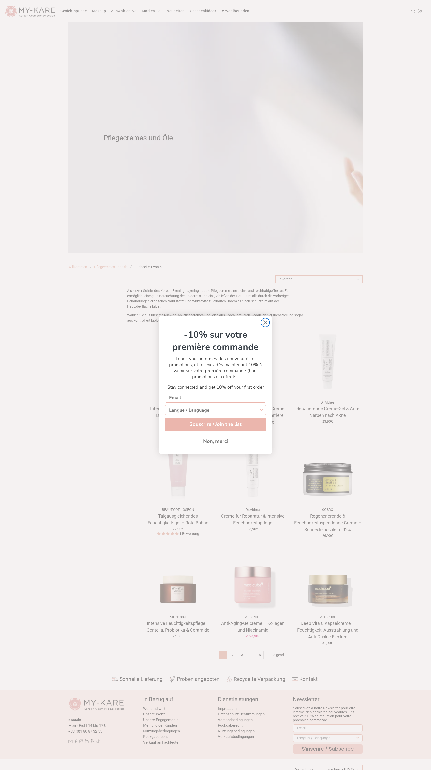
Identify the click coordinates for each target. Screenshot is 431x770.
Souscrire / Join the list (215, 424)
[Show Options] (261, 410)
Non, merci (215, 441)
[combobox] (214, 410)
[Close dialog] (265, 322)
